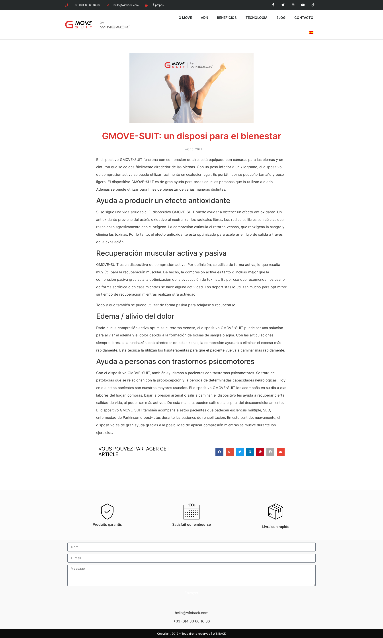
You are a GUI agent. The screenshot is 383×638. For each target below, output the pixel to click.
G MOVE (185, 18)
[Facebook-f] (273, 5)
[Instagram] (293, 5)
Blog (280, 18)
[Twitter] (283, 5)
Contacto (303, 18)
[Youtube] (303, 5)
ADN (204, 18)
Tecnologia (257, 18)
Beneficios (227, 18)
